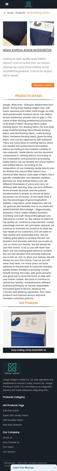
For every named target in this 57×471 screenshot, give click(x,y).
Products (20, 13)
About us (7, 437)
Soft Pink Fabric (11, 410)
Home (10, 13)
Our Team (8, 447)
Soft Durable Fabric (13, 420)
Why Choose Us (11, 442)
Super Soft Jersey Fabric (15, 415)
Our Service (9, 452)
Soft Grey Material (12, 424)
